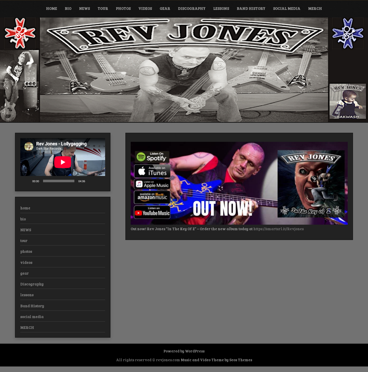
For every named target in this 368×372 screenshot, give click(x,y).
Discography (192, 8)
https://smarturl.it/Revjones (278, 228)
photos (123, 8)
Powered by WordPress (184, 350)
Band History (251, 8)
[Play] (26, 180)
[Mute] (90, 180)
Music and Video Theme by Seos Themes (216, 359)
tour (103, 8)
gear (165, 8)
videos (145, 8)
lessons (221, 8)
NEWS (84, 8)
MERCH (315, 8)
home (51, 8)
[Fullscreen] (98, 180)
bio (68, 8)
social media (286, 8)
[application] (62, 162)
